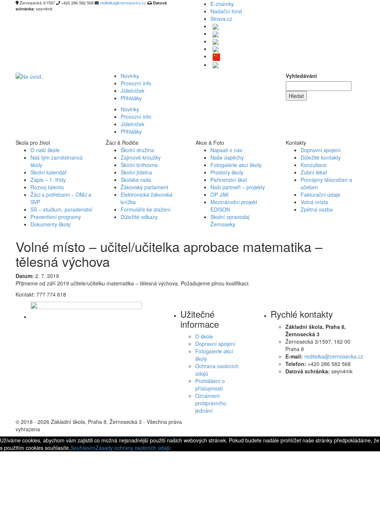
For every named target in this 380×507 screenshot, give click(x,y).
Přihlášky (131, 98)
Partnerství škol (228, 179)
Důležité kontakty (321, 157)
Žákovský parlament (144, 187)
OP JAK (219, 194)
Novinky (130, 75)
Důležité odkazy (139, 216)
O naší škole (45, 150)
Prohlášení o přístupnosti (210, 384)
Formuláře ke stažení (146, 209)
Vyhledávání (301, 75)
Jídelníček (132, 90)
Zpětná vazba (317, 209)
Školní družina (137, 150)
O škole (204, 336)
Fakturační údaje (320, 194)
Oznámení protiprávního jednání (210, 403)
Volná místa (314, 202)
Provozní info (136, 83)
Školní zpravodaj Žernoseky (229, 220)
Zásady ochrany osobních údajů (133, 447)
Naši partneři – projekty (237, 187)
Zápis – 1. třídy (48, 179)
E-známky (222, 3)
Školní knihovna (139, 165)
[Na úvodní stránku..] (30, 75)
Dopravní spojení (321, 150)
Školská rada (136, 179)
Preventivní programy (55, 216)
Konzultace (314, 165)
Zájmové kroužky (141, 157)
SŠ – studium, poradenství (61, 209)
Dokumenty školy (50, 224)
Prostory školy (226, 172)
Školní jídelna (136, 172)
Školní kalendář (48, 172)
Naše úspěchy (227, 157)
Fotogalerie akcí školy (236, 165)
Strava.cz (221, 18)
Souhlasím (83, 447)
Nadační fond (226, 11)
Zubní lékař (314, 172)
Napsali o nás (226, 150)
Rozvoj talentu (47, 187)
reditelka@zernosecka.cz (333, 356)
